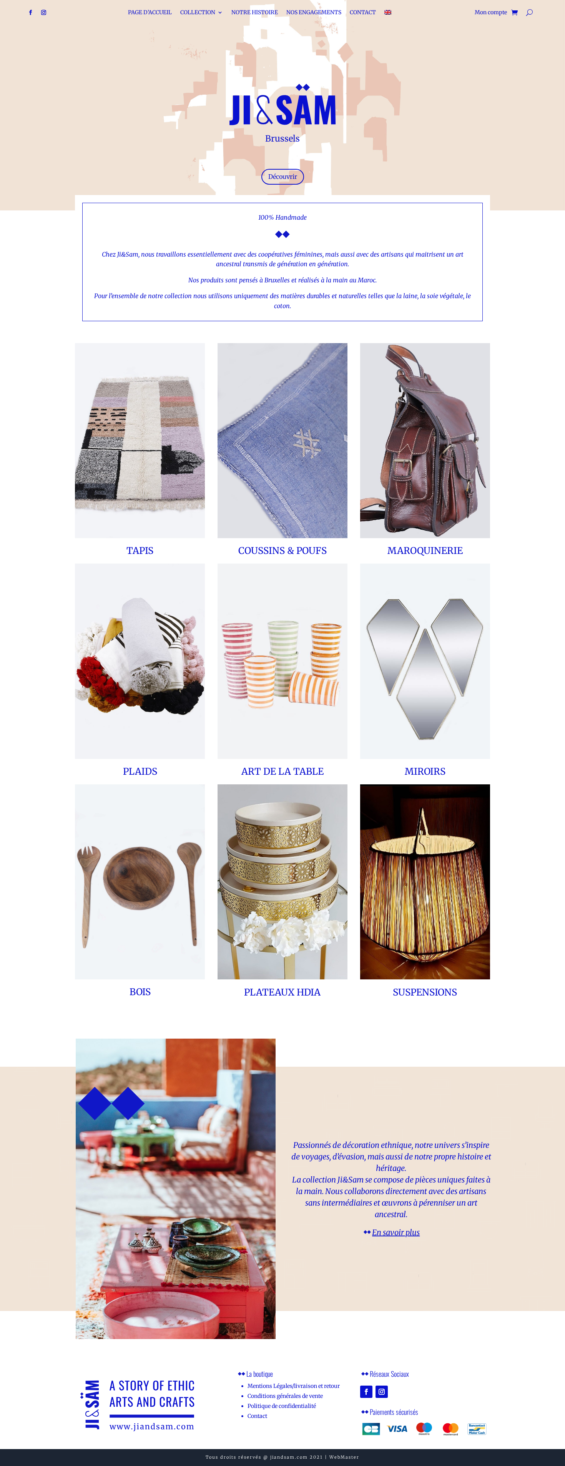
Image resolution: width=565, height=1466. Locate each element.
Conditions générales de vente (285, 1396)
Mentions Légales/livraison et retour (294, 1386)
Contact (363, 13)
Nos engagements (313, 13)
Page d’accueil (150, 13)
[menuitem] (387, 14)
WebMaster (344, 1457)
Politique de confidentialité (282, 1406)
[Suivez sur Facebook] (31, 13)
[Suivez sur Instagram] (44, 13)
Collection (197, 13)
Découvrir (282, 176)
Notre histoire (254, 13)
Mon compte (491, 13)
